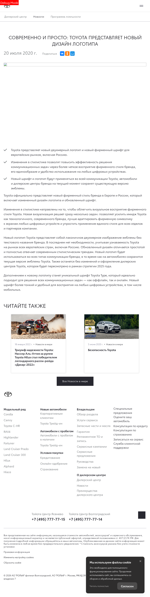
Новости (38, 16)
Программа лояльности (66, 16)
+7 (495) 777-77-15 (48, 518)
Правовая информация (17, 551)
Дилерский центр (15, 16)
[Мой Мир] (72, 53)
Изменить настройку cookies (19, 557)
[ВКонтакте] (62, 53)
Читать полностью (99, 585)
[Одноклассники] (67, 53)
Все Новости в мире (75, 381)
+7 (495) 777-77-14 (85, 518)
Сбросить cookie (12, 562)
